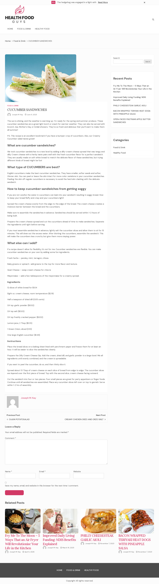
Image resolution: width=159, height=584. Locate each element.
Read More (103, 2)
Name (8, 471)
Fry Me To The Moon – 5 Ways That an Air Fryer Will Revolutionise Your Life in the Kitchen (132, 89)
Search (116, 58)
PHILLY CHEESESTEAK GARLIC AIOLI (129, 105)
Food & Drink (24, 29)
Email (42, 471)
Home (10, 29)
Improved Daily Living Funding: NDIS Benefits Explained (59, 539)
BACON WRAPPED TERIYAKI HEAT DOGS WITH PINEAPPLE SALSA (134, 541)
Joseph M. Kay (17, 115)
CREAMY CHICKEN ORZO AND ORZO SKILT (84, 419)
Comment (10, 438)
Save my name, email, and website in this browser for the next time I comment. (41, 485)
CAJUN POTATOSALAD (19, 419)
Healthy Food (42, 29)
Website (77, 471)
